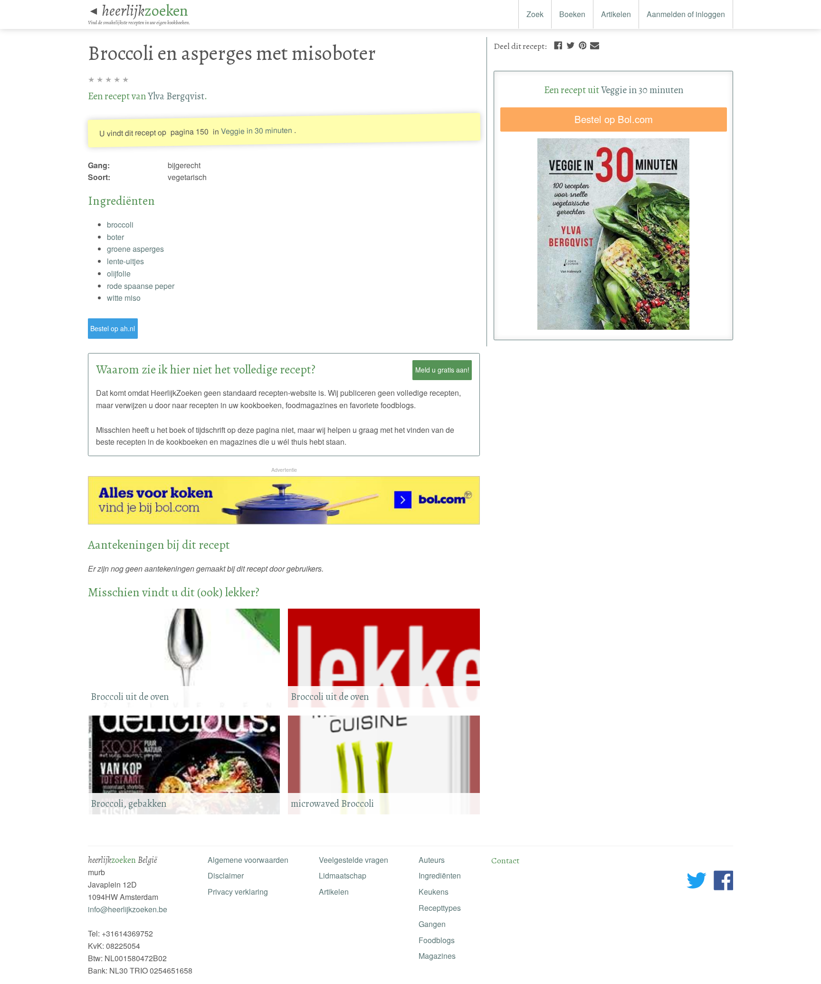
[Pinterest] (582, 44)
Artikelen (616, 14)
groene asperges (135, 248)
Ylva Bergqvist (176, 96)
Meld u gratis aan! (442, 369)
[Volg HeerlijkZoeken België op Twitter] (696, 882)
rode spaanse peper (140, 285)
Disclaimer (226, 875)
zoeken (145, 10)
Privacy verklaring (238, 891)
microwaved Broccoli (332, 803)
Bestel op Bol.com (613, 119)
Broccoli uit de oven (330, 696)
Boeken (572, 14)
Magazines (437, 955)
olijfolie (119, 273)
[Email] (594, 44)
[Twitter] (570, 44)
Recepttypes (440, 907)
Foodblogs (437, 940)
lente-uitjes (125, 261)
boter (115, 236)
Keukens (434, 891)
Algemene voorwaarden (248, 859)
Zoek (535, 14)
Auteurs (432, 859)
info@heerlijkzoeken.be (127, 909)
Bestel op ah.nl (112, 328)
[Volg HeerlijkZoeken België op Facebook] (723, 882)
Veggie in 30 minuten (256, 130)
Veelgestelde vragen (353, 859)
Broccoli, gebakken (128, 803)
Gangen (432, 923)
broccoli (120, 224)
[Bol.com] (284, 521)
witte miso (124, 297)
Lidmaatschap (342, 875)
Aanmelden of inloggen (686, 14)
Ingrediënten (440, 875)
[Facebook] (558, 44)
